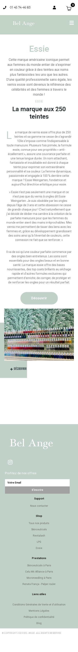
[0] (70, 8)
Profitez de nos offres (20, 473)
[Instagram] (10, 462)
